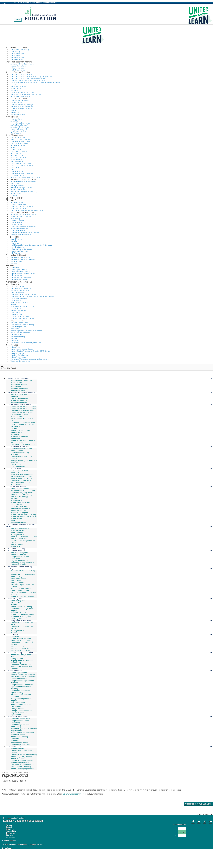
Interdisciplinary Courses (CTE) (23, 444)
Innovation (15, 697)
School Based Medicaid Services (22, 165)
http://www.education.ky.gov (73, 794)
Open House (13, 635)
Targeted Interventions (19, 561)
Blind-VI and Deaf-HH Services (23, 575)
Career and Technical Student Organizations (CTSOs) (22, 413)
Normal (182, 832)
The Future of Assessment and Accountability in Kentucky (23, 766)
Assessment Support (19, 384)
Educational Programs (16, 551)
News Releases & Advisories (22, 474)
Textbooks (15, 741)
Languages (10, 837)
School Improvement (16, 671)
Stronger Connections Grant (22, 711)
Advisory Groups (17, 450)
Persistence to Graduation (21, 705)
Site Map (9, 835)
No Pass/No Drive (18, 703)
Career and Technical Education (20, 404)
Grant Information (17, 500)
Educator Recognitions (20, 398)
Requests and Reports (19, 512)
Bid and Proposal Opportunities (23, 490)
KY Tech (14, 428)
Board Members (17, 533)
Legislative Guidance (19, 506)
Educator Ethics (17, 545)
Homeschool (16, 605)
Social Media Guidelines (20, 482)
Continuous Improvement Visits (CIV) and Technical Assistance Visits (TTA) (35, 82)
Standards (15, 739)
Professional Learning (19, 737)
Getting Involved (17, 659)
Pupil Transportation (18, 510)
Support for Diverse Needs (21, 665)
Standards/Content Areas (18, 717)
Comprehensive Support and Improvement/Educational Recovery (32, 296)
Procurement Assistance (20, 508)
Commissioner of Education (19, 446)
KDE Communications (19, 470)
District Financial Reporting (21, 494)
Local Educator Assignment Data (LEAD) (24, 192)
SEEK (13, 520)
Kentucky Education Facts (21, 480)
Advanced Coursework (20, 555)
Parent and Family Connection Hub (22, 653)
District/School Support (17, 486)
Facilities (14, 498)
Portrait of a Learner (18, 759)
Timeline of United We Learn (22, 761)
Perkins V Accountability (20, 430)
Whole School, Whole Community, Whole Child (26, 343)
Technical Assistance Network (22, 597)
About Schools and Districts (21, 478)
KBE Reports (16, 464)
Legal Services (16, 504)
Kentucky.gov (7, 848)
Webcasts (14, 462)
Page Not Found (9, 368)
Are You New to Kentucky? (21, 476)
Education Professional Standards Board (24, 182)
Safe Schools (16, 707)
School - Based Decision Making (23, 514)
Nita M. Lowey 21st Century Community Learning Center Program (32, 245)
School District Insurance (20, 502)
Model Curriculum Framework (22, 733)
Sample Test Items (18, 390)
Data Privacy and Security (21, 651)
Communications (14, 468)
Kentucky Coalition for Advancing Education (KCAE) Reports (30, 351)
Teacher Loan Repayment (21, 617)
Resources (15, 434)
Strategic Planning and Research (21, 109)
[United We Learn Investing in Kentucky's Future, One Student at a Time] (106, 35)
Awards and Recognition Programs (21, 392)
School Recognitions (19, 400)
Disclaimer (10, 829)
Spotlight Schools (17, 709)
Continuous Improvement (20, 691)
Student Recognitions (19, 402)
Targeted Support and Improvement (19, 714)
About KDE (15, 472)
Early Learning (16, 577)
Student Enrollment (18, 522)
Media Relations (17, 484)
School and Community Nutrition (23, 615)
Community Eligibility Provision (23, 492)
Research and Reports (19, 388)
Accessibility (11, 831)
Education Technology (19, 496)
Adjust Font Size (179, 824)
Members (14, 633)
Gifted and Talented (18, 579)
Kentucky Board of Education (19, 621)
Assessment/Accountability (18, 378)
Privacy (9, 825)
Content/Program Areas (20, 725)
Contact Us (10, 833)
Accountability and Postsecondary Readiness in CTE (22, 418)
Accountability (16, 382)
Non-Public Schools (18, 613)
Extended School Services (21, 589)
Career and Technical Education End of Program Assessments (23, 409)
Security (9, 827)
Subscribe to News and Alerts (198, 804)
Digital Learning (17, 693)
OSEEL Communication (20, 591)
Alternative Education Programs (23, 675)
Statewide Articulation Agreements (19, 437)
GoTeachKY (15, 547)
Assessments (16, 386)
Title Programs (16, 619)
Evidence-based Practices (19, 302)
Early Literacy (16, 727)
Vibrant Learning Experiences (20, 361)
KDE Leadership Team (19, 466)
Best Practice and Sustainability (23, 677)
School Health (16, 518)
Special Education (18, 581)
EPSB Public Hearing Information (24, 537)
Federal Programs (15, 599)
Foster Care (15, 603)
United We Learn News (20, 763)
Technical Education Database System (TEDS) (23, 441)
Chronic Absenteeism (19, 679)
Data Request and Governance (23, 649)
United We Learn (14, 747)
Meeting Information (18, 535)
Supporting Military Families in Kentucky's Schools (22, 564)
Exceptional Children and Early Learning (19, 568)
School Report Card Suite (21, 639)
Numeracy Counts (18, 735)
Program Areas (16, 432)
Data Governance (17, 647)
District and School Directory (22, 641)
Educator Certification (19, 539)
